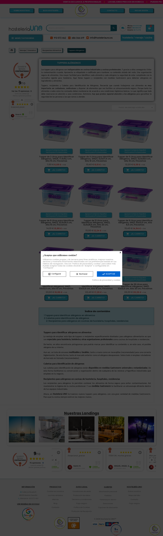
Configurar (54, 274)
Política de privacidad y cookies (106, 280)
